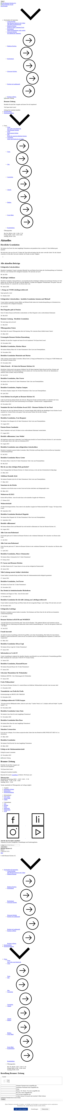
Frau (8, 1081)
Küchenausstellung (9, 113)
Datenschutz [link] (45, 1109)
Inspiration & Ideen (9, 789)
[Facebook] (13, 825)
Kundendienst (11, 227)
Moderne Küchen (12, 46)
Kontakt (5, 6)
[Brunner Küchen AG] (8, 3)
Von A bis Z (7, 796)
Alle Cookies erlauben (21, 1109)
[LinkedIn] (38, 825)
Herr (8, 1080)
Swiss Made (10, 215)
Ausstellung (15, 775)
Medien (9, 202)
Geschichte (10, 177)
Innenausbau (7, 791)
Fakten (5, 799)
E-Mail (2, 845)
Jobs (2, 6)
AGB (5, 811)
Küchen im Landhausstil (13, 84)
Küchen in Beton (11, 96)
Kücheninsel (10, 58)
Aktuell (9, 189)
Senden (3, 1099)
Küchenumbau (8, 111)
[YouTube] (38, 838)
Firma (5, 806)
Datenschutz (7, 809)
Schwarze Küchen (12, 71)
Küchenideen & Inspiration (11, 869)
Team (8, 151)
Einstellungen (34, 1109)
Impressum (7, 808)
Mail (2, 853)
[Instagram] (13, 838)
